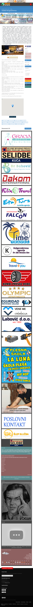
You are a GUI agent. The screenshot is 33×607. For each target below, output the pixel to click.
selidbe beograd (17, 120)
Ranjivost (4, 460)
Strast (3, 465)
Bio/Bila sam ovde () (28, 80)
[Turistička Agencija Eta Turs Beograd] (16, 201)
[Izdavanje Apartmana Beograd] (16, 292)
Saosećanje (4, 469)
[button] (12, 106)
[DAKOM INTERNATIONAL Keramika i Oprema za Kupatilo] (16, 179)
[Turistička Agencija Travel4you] (16, 263)
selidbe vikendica (25, 122)
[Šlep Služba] (16, 434)
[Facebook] (2, 590)
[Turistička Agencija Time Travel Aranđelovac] (16, 233)
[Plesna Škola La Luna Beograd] (16, 365)
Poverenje (4, 464)
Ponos (3, 467)
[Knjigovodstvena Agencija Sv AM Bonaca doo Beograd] (16, 250)
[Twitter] (3, 590)
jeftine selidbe (5, 120)
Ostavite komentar (28, 128)
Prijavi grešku (28, 82)
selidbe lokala (10, 122)
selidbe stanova (23, 120)
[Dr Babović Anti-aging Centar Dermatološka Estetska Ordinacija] (16, 168)
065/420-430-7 (28, 56)
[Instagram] (5, 590)
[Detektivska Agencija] (16, 302)
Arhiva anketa (29, 474)
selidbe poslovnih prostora (17, 122)
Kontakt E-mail (28, 60)
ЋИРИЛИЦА (5, 585)
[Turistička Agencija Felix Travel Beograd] (16, 190)
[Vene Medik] (16, 311)
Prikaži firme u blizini (12, 116)
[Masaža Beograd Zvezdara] (16, 398)
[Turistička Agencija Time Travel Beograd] (16, 15)
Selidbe (11, 9)
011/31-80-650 (28, 53)
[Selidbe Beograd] (16, 442)
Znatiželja (4, 458)
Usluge (8, 9)
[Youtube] (5, 592)
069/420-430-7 (28, 57)
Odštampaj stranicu (28, 86)
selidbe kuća (4, 122)
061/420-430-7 (28, 54)
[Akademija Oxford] (16, 1)
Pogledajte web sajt (28, 66)
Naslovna (3, 9)
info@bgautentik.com (7, 582)
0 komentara (14, 55)
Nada (3, 471)
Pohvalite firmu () (28, 78)
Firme (6, 9)
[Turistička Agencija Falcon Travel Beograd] (16, 21)
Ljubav (3, 468)
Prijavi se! (11, 575)
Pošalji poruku (28, 84)
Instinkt (4, 461)
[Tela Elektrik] (16, 339)
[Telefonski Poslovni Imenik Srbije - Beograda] (16, 421)
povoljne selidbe (11, 120)
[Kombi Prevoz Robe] (16, 278)
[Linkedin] (3, 592)
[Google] (2, 592)
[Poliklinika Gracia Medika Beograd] (16, 139)
